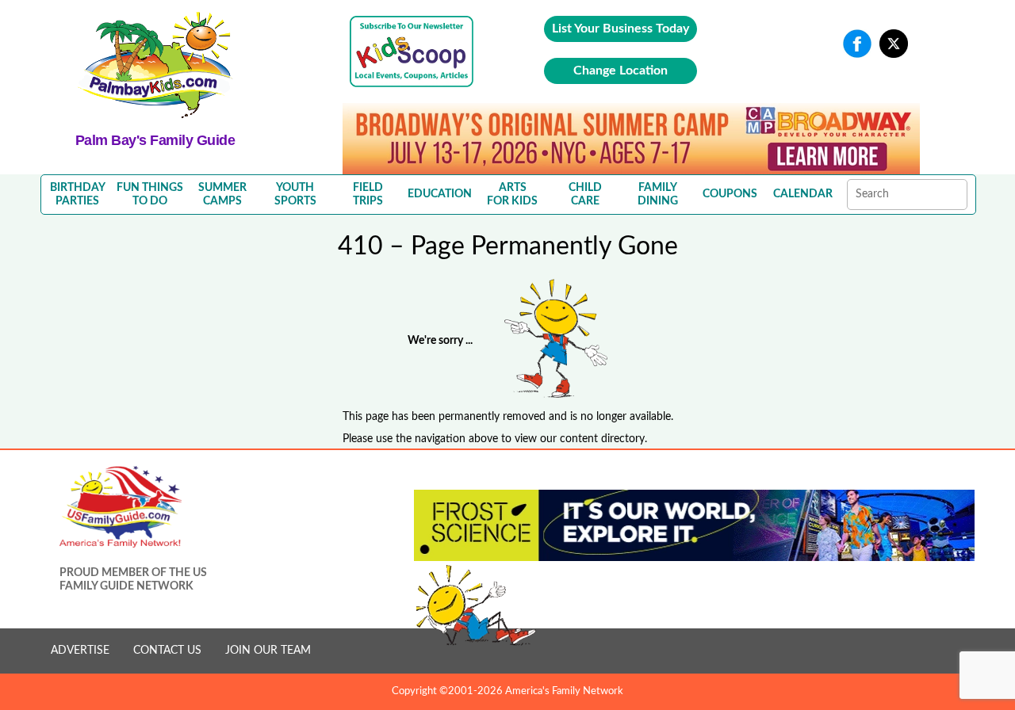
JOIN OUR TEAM (268, 650)
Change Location (620, 70)
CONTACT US (167, 650)
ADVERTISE (80, 650)
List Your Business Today (620, 28)
